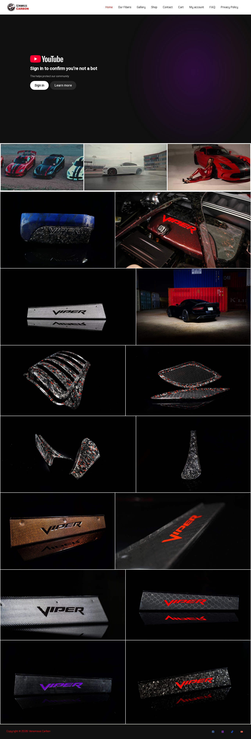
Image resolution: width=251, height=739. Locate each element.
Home (109, 7)
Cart (181, 7)
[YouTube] (242, 732)
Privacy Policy (229, 7)
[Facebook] (213, 732)
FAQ (212, 7)
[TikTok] (232, 732)
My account (196, 7)
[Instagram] (222, 732)
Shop (154, 7)
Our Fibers (124, 7)
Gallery (141, 7)
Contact (168, 7)
